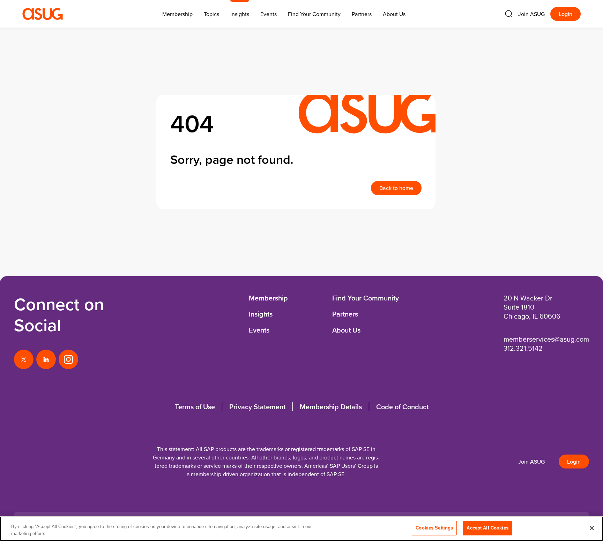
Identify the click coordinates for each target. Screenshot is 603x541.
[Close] (592, 528)
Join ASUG (531, 14)
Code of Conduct (402, 407)
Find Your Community (314, 14)
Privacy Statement (257, 407)
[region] (301, 528)
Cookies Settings (434, 528)
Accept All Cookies (487, 528)
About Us (394, 14)
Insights (239, 14)
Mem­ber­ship (177, 14)
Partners (362, 14)
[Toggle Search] (509, 14)
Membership (268, 298)
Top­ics (211, 14)
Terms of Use (195, 407)
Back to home (396, 188)
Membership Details (331, 407)
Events (268, 14)
